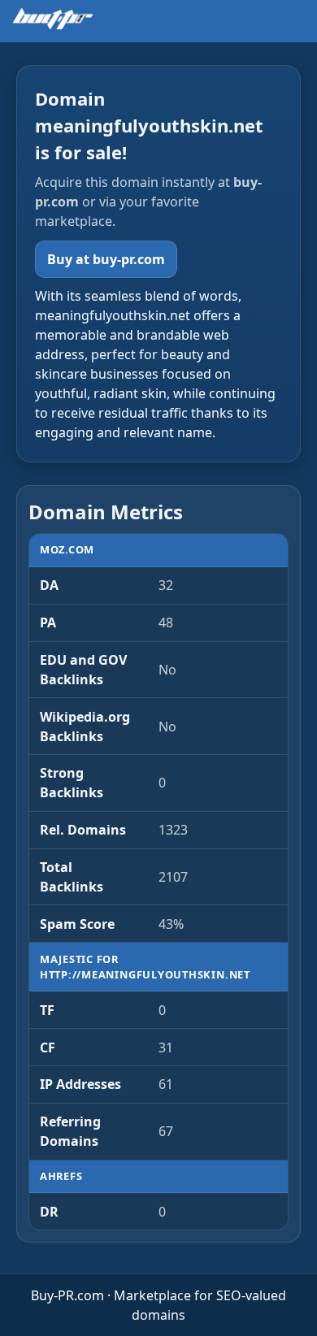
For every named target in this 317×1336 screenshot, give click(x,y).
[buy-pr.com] (53, 18)
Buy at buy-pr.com (106, 259)
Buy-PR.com (67, 1295)
